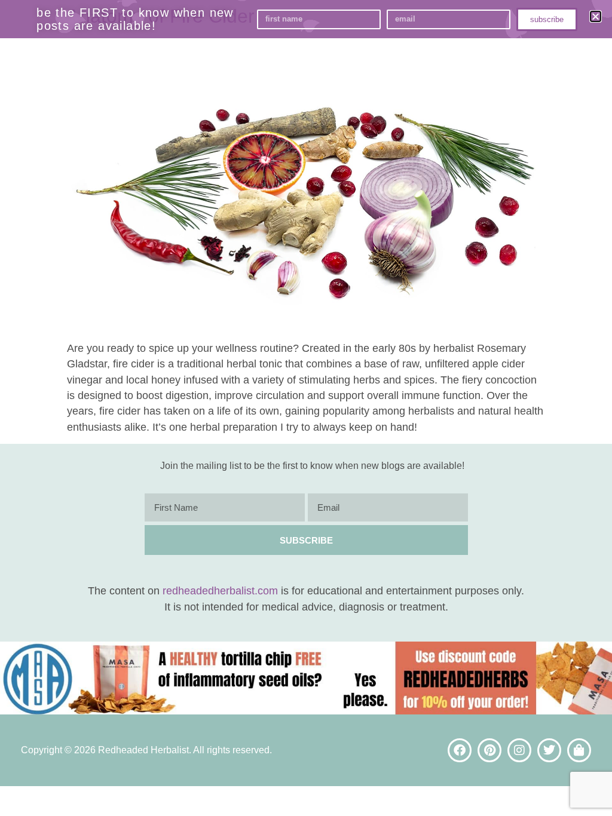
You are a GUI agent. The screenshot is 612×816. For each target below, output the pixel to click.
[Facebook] (460, 750)
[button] (595, 16)
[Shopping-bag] (579, 750)
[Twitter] (549, 750)
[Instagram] (519, 750)
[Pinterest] (489, 750)
